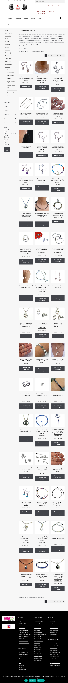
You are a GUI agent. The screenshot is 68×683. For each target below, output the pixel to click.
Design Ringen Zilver (54, 654)
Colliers (26, 18)
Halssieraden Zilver (53, 648)
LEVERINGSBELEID (23, 632)
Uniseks (9, 78)
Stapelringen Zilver (53, 658)
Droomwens (21, 665)
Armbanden (18, 18)
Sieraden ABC (21, 667)
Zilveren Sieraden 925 (38, 621)
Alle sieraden (8, 33)
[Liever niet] (66, 678)
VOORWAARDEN (22, 623)
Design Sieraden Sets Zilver (55, 663)
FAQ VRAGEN (22, 638)
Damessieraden (10, 69)
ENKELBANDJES (42, 13)
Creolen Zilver (37, 645)
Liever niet (32, 680)
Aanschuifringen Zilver (54, 656)
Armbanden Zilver (38, 623)
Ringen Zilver (37, 643)
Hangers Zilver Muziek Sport (40, 638)
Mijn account (60, 5)
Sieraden (10, 18)
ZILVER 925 (51, 11)
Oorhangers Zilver (37, 649)
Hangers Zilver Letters (38, 632)
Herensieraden (10, 72)
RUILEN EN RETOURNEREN (25, 634)
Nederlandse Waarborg (23, 654)
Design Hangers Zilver (54, 650)
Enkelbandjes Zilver (38, 656)
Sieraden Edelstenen (12, 93)
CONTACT (21, 621)
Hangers (33, 18)
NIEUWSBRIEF (22, 628)
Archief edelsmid (22, 669)
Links (20, 663)
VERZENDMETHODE (23, 630)
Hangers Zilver (37, 630)
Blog (20, 658)
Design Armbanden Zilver (55, 645)
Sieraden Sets (8, 55)
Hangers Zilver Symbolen (39, 636)
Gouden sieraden (11, 95)
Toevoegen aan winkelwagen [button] (42, 87)
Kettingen (7, 44)
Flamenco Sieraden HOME (55, 665)
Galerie (20, 656)
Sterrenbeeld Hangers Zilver (55, 652)
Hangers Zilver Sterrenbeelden (40, 634)
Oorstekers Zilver (37, 651)
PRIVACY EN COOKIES (24, 643)
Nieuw (6, 30)
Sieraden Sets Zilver (38, 658)
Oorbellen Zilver (37, 647)
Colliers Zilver (37, 625)
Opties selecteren (26, 86)
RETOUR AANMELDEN (24, 636)
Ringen (39, 18)
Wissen (7, 149)
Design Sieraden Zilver (54, 630)
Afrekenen (40, 7)
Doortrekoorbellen (38, 653)
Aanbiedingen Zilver (38, 660)
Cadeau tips (8, 61)
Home (38, 5)
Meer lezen (41, 680)
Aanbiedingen (8, 64)
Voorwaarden (51, 5)
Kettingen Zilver (37, 628)
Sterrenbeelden (8, 58)
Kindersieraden (10, 75)
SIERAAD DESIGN (41, 11)
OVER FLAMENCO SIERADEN (25, 625)
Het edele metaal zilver (23, 652)
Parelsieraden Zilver (12, 90)
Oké (26, 680)
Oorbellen (10, 24)
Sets (17, 24)
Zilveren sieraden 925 (54, 628)
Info (44, 5)
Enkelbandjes (8, 53)
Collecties (7, 67)
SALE (50, 13)
